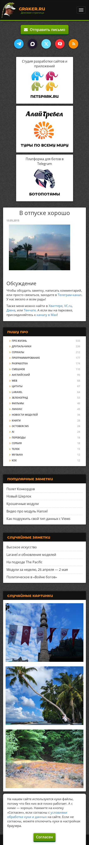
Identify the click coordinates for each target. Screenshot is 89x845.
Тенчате (30, 310)
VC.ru (68, 306)
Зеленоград (20, 397)
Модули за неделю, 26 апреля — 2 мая (37, 569)
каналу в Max (47, 315)
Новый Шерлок (18, 496)
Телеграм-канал (70, 295)
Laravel (17, 392)
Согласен (44, 836)
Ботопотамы (44, 194)
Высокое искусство (21, 547)
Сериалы (18, 352)
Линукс (17, 409)
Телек (16, 449)
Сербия (17, 443)
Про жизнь (19, 341)
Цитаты (17, 386)
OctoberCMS (20, 426)
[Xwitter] (46, 44)
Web (14, 380)
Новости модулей (25, 414)
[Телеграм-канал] (19, 44)
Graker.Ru (32, 8)
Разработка (20, 363)
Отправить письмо (46, 29)
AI (13, 432)
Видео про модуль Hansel (27, 511)
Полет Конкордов (20, 489)
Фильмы (18, 403)
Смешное (18, 369)
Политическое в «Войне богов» (31, 577)
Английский (21, 375)
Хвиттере (56, 306)
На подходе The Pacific (24, 562)
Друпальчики (21, 346)
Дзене (10, 310)
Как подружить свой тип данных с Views (38, 518)
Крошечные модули (22, 503)
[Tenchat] (60, 44)
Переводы (19, 437)
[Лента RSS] (73, 44)
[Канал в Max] (32, 44)
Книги (16, 420)
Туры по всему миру (45, 145)
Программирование (26, 358)
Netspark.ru (44, 96)
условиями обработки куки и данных (37, 814)
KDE (14, 460)
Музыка (17, 454)
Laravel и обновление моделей (31, 554)
